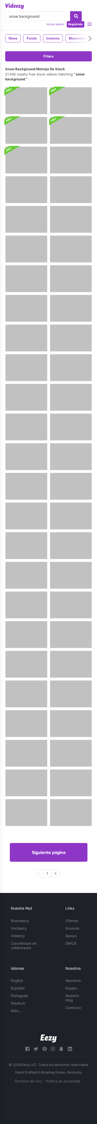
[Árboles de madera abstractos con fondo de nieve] (26, 753)
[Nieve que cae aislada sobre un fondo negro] (71, 634)
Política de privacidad (63, 1081)
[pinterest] (44, 1048)
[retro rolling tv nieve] (26, 575)
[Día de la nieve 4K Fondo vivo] (26, 100)
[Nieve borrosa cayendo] (71, 397)
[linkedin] (70, 1048)
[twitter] (36, 1048)
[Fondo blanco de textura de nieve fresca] (71, 723)
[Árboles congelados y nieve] (26, 426)
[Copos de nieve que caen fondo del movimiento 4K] (71, 160)
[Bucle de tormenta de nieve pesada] (71, 456)
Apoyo (71, 936)
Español (17, 988)
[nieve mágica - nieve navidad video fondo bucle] (71, 189)
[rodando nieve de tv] (26, 604)
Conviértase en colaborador (23, 945)
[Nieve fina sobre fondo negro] (71, 486)
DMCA (71, 943)
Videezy (18, 936)
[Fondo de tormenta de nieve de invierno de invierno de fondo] (71, 278)
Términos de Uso (28, 1081)
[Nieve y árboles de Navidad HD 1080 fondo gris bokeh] (26, 456)
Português (19, 995)
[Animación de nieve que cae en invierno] (26, 486)
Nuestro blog (72, 997)
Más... (16, 1010)
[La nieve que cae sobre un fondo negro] (26, 693)
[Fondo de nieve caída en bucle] (71, 338)
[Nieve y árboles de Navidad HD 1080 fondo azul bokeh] (71, 693)
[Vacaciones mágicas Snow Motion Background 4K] (26, 278)
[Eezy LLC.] (48, 1038)
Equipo (71, 988)
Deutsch (18, 1003)
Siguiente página (48, 852)
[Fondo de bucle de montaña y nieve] (26, 397)
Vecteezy (19, 928)
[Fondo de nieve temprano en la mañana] (71, 367)
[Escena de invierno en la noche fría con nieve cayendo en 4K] (26, 249)
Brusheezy (20, 920)
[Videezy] (14, 6)
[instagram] (53, 1048)
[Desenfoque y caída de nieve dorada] (26, 812)
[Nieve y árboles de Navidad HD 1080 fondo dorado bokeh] (26, 515)
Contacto (73, 1007)
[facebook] (27, 1048)
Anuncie (72, 928)
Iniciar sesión (55, 24)
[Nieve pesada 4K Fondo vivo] (26, 219)
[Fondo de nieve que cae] (26, 189)
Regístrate (75, 24)
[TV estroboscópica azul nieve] (71, 604)
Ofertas (71, 920)
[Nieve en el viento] (26, 367)
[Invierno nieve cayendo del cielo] (26, 723)
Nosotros (73, 980)
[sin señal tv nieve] (71, 575)
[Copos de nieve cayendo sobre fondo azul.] (71, 664)
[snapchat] (61, 1048)
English (17, 980)
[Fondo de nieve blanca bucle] (71, 100)
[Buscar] (76, 16)
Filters (48, 56)
